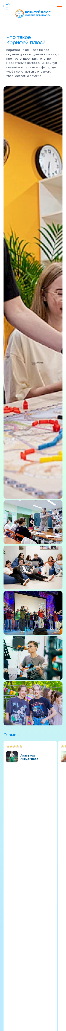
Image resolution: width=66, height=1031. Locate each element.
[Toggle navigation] (59, 6)
